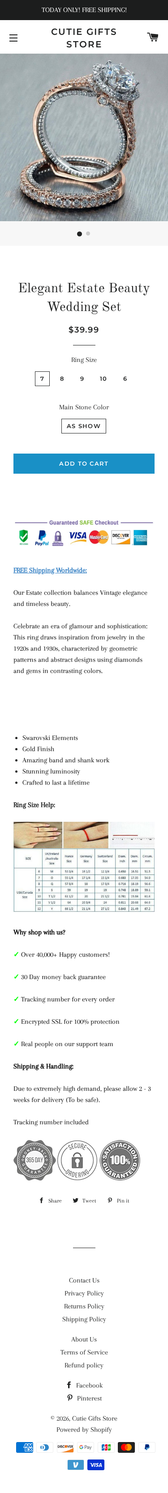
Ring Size (84, 360)
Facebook (88, 1385)
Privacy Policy (84, 1293)
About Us (84, 1339)
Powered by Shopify (84, 1430)
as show (84, 425)
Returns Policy (84, 1306)
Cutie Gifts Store (84, 38)
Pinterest (88, 1398)
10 (104, 378)
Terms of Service (84, 1352)
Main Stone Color (84, 407)
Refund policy (84, 1365)
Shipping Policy (84, 1319)
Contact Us (84, 1280)
